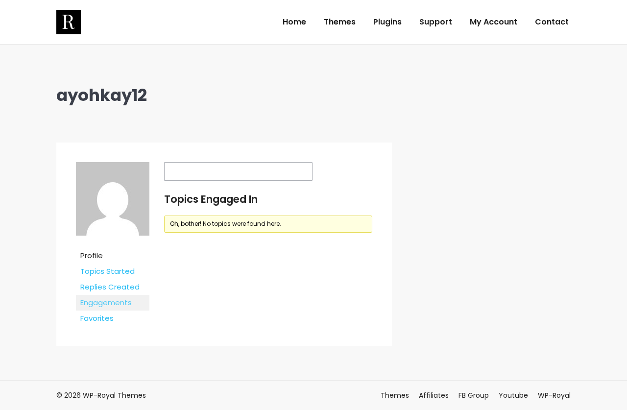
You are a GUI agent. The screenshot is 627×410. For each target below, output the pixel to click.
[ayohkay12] (112, 243)
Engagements (106, 302)
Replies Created (110, 287)
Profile (91, 255)
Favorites (97, 318)
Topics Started (107, 271)
